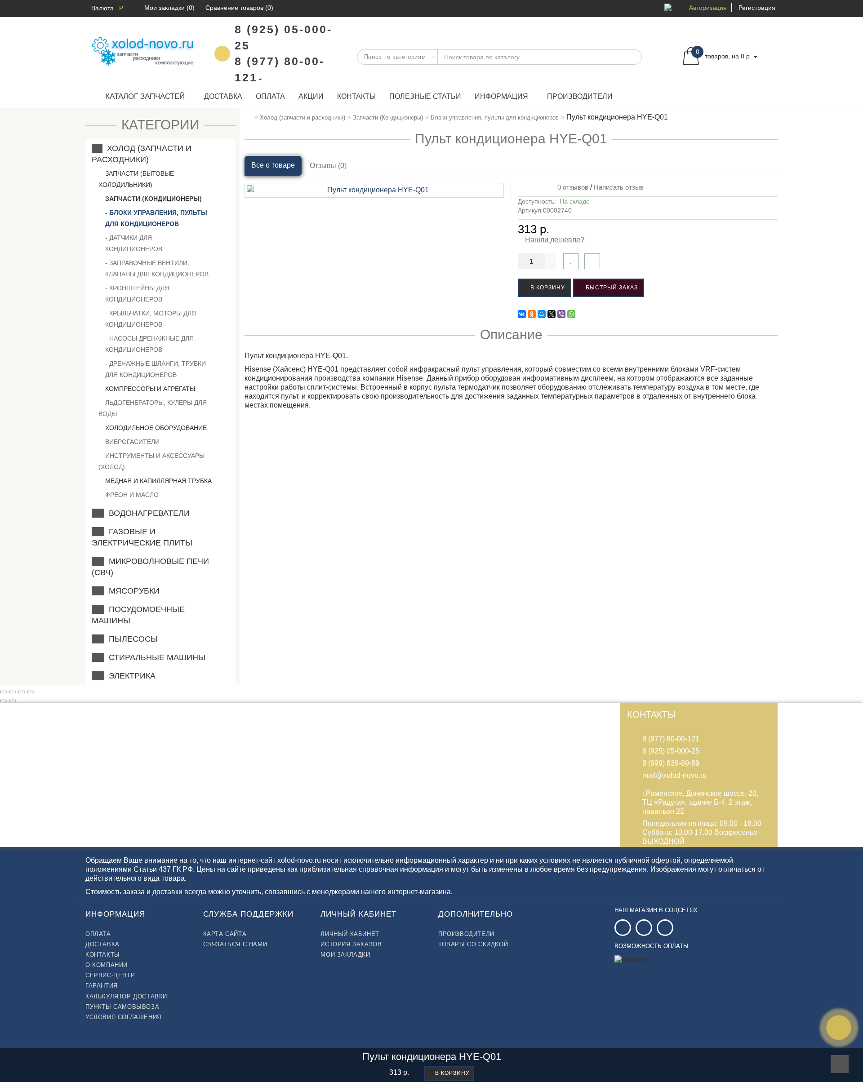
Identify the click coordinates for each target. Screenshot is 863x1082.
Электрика (130, 675)
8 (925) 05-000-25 (670, 751)
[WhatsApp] (571, 314)
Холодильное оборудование (155, 427)
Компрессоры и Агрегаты (149, 388)
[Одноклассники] (532, 314)
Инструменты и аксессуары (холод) (151, 461)
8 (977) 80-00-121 (670, 739)
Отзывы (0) (328, 165)
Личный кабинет (349, 934)
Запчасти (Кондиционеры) (152, 198)
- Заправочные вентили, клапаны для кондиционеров (157, 268)
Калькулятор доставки (126, 996)
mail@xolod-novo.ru (674, 775)
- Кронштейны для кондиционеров (137, 293)
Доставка (223, 96)
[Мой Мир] (542, 314)
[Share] (12, 692)
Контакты (356, 96)
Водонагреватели (147, 513)
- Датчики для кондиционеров (133, 243)
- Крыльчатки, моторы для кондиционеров (150, 319)
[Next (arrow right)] (12, 701)
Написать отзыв (619, 187)
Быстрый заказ (611, 287)
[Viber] (561, 314)
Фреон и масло (131, 494)
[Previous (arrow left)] (3, 701)
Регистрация (756, 7)
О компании (106, 965)
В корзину (547, 287)
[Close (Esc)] (3, 692)
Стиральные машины (154, 657)
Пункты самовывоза (122, 1006)
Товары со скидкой (473, 944)
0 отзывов (571, 187)
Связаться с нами (235, 944)
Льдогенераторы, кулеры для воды (152, 408)
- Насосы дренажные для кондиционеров (149, 344)
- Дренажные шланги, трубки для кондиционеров (155, 369)
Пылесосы (131, 638)
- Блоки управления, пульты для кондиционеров (156, 218)
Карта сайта (225, 934)
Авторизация (708, 7)
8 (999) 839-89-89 (670, 763)
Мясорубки (132, 590)
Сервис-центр (110, 975)
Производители (580, 96)
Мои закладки (345, 954)
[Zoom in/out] (30, 692)
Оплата (270, 96)
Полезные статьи (425, 96)
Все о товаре (273, 165)
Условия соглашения (123, 1017)
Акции (311, 96)
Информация (501, 96)
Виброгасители (131, 441)
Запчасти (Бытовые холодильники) (136, 179)
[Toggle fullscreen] (21, 692)
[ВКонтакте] (522, 314)
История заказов (351, 944)
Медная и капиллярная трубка (157, 480)
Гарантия (101, 985)
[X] (551, 314)
